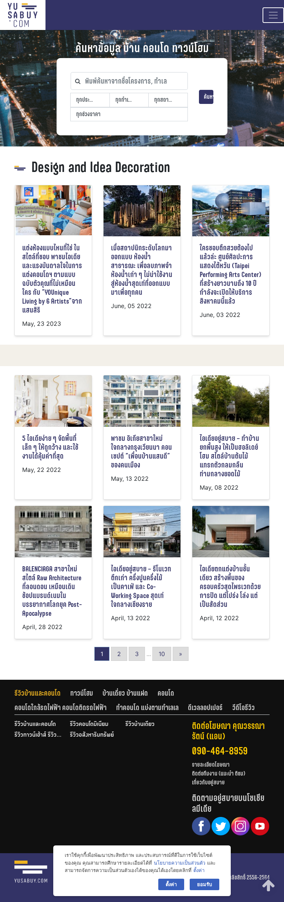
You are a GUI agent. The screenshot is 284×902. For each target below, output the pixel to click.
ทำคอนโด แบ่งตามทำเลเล (147, 707)
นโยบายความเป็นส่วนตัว (179, 863)
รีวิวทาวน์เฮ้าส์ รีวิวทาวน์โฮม (38, 735)
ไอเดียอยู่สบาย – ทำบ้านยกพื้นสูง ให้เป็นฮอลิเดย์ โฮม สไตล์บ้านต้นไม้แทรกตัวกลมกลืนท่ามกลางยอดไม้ (229, 456)
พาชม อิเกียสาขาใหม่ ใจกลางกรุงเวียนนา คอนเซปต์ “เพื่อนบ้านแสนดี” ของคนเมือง (141, 451)
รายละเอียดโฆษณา (211, 764)
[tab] (42, 693)
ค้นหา (208, 96)
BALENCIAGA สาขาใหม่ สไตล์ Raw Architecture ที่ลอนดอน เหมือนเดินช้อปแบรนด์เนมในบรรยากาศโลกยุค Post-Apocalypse (52, 591)
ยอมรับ (204, 884)
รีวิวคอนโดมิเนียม (89, 724)
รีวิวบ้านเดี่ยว (140, 724)
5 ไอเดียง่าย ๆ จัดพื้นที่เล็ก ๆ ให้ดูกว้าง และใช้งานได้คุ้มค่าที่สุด (50, 447)
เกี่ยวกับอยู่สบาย (208, 782)
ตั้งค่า (198, 870)
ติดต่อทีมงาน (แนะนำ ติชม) (218, 773)
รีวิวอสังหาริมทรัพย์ (92, 735)
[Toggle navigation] (273, 15)
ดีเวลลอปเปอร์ (205, 707)
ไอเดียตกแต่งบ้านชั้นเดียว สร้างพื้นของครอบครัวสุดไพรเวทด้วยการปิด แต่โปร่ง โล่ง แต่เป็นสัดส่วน (230, 587)
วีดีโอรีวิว (243, 707)
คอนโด (166, 693)
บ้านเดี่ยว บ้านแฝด (125, 693)
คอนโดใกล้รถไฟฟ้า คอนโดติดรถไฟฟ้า (60, 707)
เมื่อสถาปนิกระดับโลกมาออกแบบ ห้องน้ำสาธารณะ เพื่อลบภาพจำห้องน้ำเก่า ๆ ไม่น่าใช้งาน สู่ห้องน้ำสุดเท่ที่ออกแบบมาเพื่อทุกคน (141, 270)
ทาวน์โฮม (81, 693)
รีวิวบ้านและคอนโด (37, 693)
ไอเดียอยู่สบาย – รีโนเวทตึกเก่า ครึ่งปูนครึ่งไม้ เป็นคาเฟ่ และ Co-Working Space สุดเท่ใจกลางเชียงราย (141, 587)
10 (162, 654)
